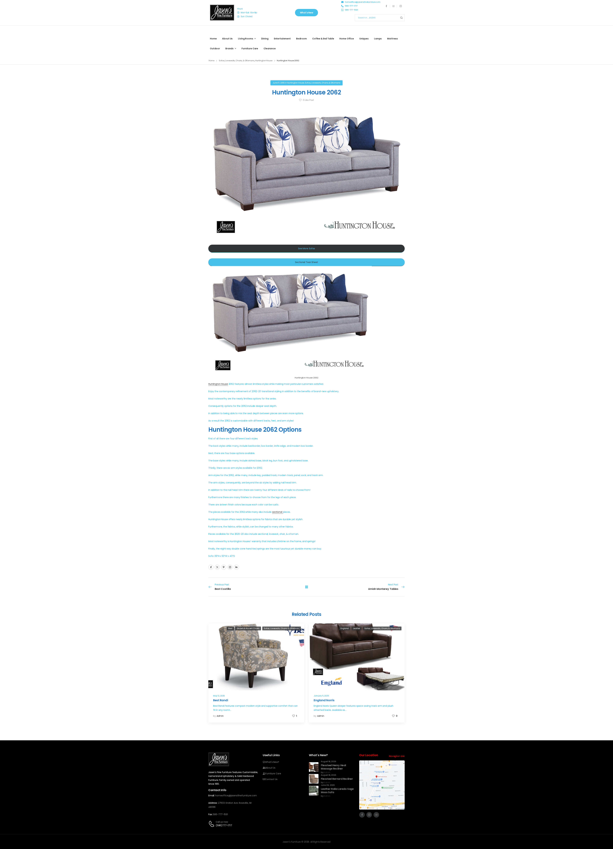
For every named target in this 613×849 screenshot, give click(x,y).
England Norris (324, 700)
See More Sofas (306, 248)
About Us (227, 38)
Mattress (392, 38)
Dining (265, 38)
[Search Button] (401, 17)
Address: (212, 802)
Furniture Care (250, 48)
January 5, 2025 (321, 695)
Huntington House (263, 60)
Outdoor (215, 48)
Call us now (222, 821)
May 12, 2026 (219, 695)
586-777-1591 (220, 814)
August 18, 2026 (328, 761)
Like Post (308, 100)
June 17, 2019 (278, 82)
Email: (211, 795)
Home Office (346, 38)
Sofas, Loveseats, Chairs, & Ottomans (236, 60)
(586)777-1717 (224, 825)
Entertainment (282, 38)
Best (230, 628)
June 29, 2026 (328, 785)
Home (213, 38)
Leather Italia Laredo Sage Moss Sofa (337, 790)
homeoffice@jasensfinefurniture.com (236, 795)
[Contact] (212, 824)
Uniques (364, 38)
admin (220, 716)
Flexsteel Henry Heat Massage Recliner (333, 766)
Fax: (210, 814)
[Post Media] (256, 656)
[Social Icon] (386, 6)
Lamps (378, 38)
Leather (356, 628)
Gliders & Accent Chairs (248, 628)
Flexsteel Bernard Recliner (337, 779)
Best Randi (220, 700)
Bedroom (301, 38)
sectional (277, 512)
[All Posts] (307, 587)
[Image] (222, 12)
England (345, 628)
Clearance (270, 48)
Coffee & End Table (323, 38)
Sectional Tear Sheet (306, 262)
